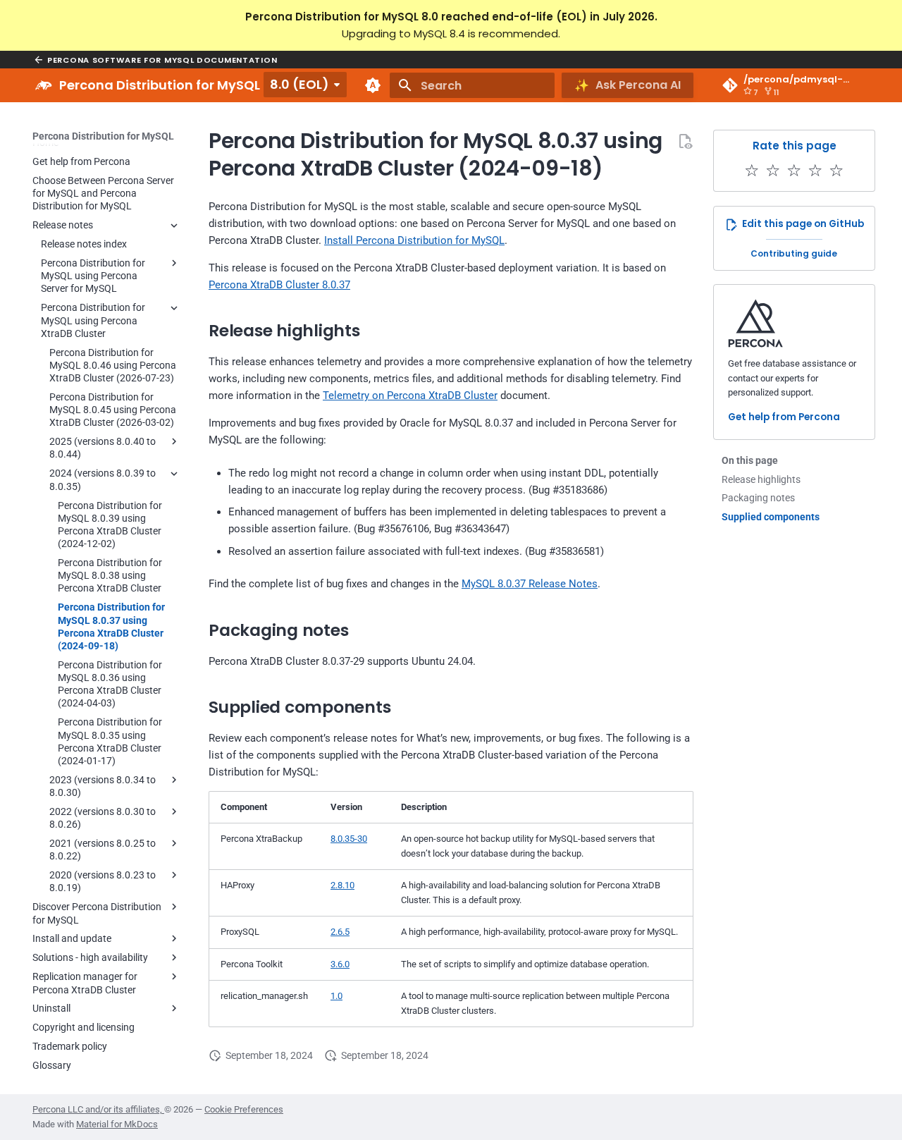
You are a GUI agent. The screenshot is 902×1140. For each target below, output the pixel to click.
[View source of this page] (684, 141)
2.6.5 (340, 931)
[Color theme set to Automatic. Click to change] (373, 85)
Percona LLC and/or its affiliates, (98, 1109)
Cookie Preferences (243, 1109)
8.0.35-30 (348, 838)
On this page (750, 460)
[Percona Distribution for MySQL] (44, 85)
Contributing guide (793, 253)
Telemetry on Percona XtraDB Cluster (410, 395)
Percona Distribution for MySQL (103, 136)
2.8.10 (342, 885)
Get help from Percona (784, 417)
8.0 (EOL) (299, 84)
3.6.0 (340, 964)
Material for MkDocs (117, 1124)
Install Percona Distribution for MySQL (414, 240)
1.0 (336, 996)
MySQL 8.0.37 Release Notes (530, 583)
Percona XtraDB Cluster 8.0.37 (279, 284)
